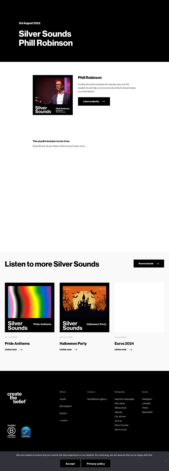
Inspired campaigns (124, 399)
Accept (70, 463)
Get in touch (121, 429)
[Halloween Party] (84, 307)
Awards (118, 412)
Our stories (120, 416)
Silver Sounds (121, 425)
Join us (118, 420)
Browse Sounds (146, 263)
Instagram (147, 399)
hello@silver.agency (97, 399)
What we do (121, 407)
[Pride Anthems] (29, 307)
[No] (165, 461)
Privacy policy (96, 463)
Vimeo (145, 407)
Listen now (11, 349)
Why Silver (120, 403)
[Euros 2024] (139, 307)
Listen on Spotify (91, 101)
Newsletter (147, 412)
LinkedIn (146, 403)
